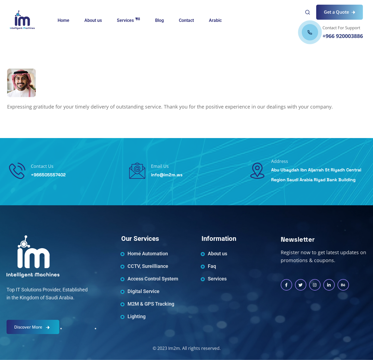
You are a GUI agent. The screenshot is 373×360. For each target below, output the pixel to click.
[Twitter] (300, 285)
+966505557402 (48, 175)
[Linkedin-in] (329, 285)
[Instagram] (315, 285)
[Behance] (343, 285)
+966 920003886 (342, 36)
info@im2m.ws (166, 175)
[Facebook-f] (286, 285)
